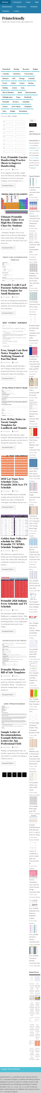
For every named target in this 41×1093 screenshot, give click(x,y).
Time (4, 111)
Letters (14, 88)
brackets (37, 148)
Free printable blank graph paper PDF (33, 808)
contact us (33, 167)
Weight (12, 111)
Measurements (7, 7)
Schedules (26, 102)
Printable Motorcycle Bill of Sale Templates (13, 671)
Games (28, 2)
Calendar (6, 74)
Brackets (5, 2)
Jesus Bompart (6, 169)
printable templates (34, 158)
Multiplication (21, 7)
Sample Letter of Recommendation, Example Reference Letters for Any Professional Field (12, 738)
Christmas (16, 74)
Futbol (13, 83)
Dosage (22, 78)
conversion (32, 150)
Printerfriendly (13, 18)
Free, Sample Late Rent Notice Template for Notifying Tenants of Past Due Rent (14, 354)
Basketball (6, 69)
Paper (18, 97)
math (30, 145)
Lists (22, 88)
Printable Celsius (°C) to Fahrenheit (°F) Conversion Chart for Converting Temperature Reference (34, 218)
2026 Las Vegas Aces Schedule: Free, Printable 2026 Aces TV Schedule (14, 483)
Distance (6, 78)
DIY (14, 78)
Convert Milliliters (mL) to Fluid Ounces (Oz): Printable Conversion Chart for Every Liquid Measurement (34, 756)
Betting (16, 69)
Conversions (17, 2)
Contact (16, 11)
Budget (35, 69)
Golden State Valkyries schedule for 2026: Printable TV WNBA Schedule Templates (14, 543)
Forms (5, 83)
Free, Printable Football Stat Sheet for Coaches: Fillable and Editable (34, 628)
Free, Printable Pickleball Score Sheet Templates (34, 701)
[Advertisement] (20, 45)
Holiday (5, 88)
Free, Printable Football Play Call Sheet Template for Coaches (33, 678)
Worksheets (23, 111)
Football (31, 78)
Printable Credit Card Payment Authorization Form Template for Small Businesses (14, 289)
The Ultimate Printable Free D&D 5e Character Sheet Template (34, 416)
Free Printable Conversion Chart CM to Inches (34, 304)
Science (5, 106)
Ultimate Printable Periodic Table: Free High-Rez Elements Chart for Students (12, 221)
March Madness (8, 92)
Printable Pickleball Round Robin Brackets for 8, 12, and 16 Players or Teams (34, 830)
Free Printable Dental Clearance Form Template (34, 604)
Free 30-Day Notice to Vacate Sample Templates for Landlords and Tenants (14, 423)
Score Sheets (16, 106)
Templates (5, 11)
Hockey (31, 83)
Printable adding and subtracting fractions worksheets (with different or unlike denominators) (34, 333)
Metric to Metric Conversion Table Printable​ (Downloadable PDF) (34, 247)
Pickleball (34, 7)
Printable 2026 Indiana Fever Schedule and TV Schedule (14, 603)
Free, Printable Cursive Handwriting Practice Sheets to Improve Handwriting (14, 161)
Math (37, 2)
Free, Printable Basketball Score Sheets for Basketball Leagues (34, 913)
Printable (6, 102)
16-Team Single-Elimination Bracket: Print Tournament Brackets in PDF (34, 728)
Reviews (16, 102)
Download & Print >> (8, 185)
